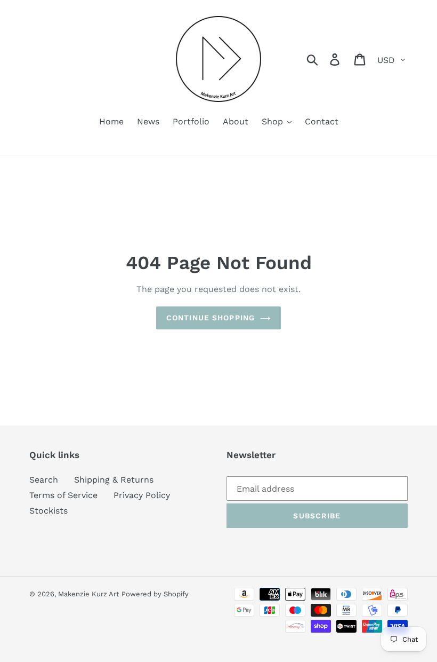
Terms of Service (63, 495)
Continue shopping (210, 317)
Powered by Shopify (155, 594)
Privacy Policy (142, 495)
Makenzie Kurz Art (88, 594)
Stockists (48, 511)
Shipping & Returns (113, 480)
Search (43, 480)
